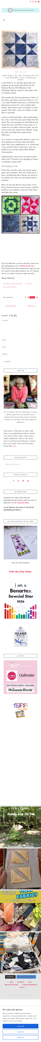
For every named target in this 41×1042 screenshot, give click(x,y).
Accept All (20, 1026)
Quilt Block (28, 283)
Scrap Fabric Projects (10, 287)
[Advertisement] (20, 247)
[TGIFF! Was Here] (20, 710)
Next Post (31, 306)
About (22, 987)
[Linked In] (36, 297)
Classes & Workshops (29, 984)
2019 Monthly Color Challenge (12, 283)
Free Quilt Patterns (11, 984)
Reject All (20, 1037)
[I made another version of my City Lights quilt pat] (20, 826)
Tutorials (20, 982)
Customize (20, 1032)
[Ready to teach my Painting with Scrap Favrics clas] (20, 952)
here (14, 446)
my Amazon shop (21, 502)
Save (33, 297)
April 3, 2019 (23, 71)
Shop (11, 982)
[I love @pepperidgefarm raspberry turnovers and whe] (20, 868)
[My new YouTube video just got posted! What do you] (20, 910)
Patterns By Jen (27, 265)
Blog (16, 71)
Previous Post (11, 306)
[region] (20, 1024)
